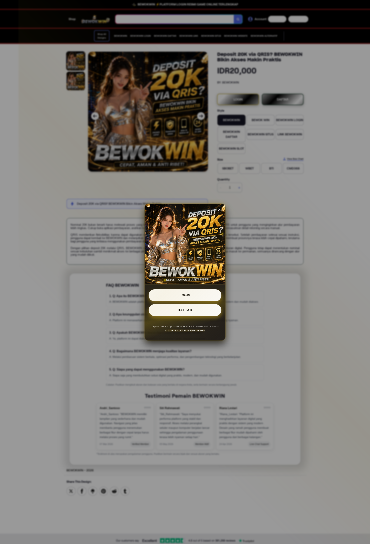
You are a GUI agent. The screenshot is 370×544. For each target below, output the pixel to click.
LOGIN (185, 295)
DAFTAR (185, 310)
